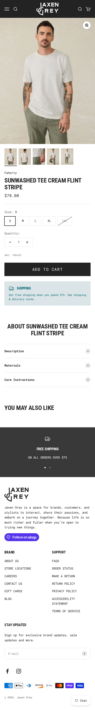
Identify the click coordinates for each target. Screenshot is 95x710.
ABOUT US (11, 561)
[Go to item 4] (53, 157)
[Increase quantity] (27, 242)
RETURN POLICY (63, 583)
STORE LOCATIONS (17, 568)
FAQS (55, 561)
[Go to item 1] (10, 157)
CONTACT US (13, 583)
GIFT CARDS (13, 591)
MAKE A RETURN (63, 576)
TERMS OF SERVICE (66, 611)
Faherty (10, 173)
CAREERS (10, 576)
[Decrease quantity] (10, 242)
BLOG (7, 599)
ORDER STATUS (62, 568)
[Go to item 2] (25, 157)
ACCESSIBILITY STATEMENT (63, 601)
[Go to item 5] (67, 157)
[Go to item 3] (39, 157)
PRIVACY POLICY (64, 591)
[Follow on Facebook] (7, 671)
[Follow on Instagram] (19, 671)
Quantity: (12, 233)
